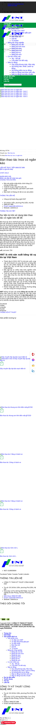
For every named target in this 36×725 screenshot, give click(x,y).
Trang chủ (7, 23)
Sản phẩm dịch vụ (10, 27)
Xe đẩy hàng (16, 35)
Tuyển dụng (8, 78)
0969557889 (9, 723)
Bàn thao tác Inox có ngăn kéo (13, 155)
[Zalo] (33, 371)
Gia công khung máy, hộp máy (23, 64)
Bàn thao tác (16, 37)
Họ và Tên (3, 718)
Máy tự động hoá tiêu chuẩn (22, 74)
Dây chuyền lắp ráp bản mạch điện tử (13, 368)
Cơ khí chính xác (14, 56)
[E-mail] (33, 365)
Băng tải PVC (17, 50)
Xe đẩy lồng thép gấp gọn (21, 33)
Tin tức (6, 79)
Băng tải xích (17, 54)
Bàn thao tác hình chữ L (8, 556)
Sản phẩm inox (13, 29)
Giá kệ (14, 39)
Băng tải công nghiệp (16, 43)
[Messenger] (33, 360)
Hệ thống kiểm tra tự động (22, 70)
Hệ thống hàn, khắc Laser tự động (23, 670)
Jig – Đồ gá (16, 58)
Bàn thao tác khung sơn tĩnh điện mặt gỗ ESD (15, 415)
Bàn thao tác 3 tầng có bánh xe (10, 509)
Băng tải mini (17, 48)
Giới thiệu (7, 25)
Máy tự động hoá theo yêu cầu (23, 72)
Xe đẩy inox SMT (18, 31)
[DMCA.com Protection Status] (5, 620)
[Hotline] (33, 354)
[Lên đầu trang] (1, 630)
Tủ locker (15, 41)
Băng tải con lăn (18, 45)
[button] (18, 304)
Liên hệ (6, 81)
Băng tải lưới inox (18, 47)
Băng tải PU (16, 52)
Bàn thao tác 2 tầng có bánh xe (10, 462)
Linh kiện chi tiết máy (20, 60)
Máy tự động (12, 62)
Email (2, 720)
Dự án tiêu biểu (9, 76)
